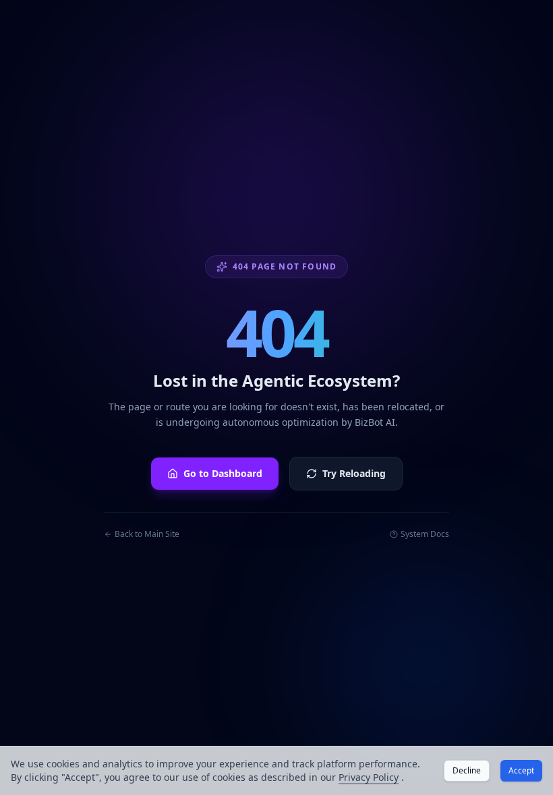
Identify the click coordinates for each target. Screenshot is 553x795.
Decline (467, 770)
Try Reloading (354, 473)
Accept (521, 770)
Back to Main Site (147, 534)
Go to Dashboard (222, 473)
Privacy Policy (369, 777)
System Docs (425, 534)
